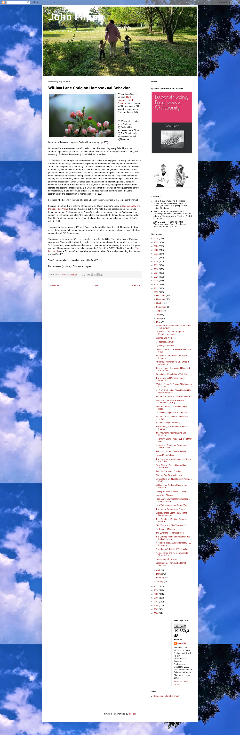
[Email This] (88, 274)
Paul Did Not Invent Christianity (170, 471)
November (161, 299)
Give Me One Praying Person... (169, 475)
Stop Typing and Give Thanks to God (172, 525)
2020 (156, 261)
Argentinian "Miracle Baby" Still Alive (172, 374)
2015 (156, 281)
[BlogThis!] (91, 274)
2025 (156, 242)
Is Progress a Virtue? (165, 342)
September (161, 307)
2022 (156, 254)
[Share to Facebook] (98, 274)
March (159, 574)
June (158, 318)
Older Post (135, 285)
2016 (156, 277)
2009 (156, 594)
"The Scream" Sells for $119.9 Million (172, 549)
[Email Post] (83, 274)
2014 (156, 284)
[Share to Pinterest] (101, 274)
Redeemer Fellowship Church (166, 696)
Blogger (131, 714)
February (160, 578)
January (160, 582)
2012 (156, 292)
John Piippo (76, 16)
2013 (156, 288)
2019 (156, 265)
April (158, 570)
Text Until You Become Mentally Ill (171, 451)
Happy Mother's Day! (165, 455)
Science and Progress (166, 338)
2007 (156, 602)
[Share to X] (94, 274)
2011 (156, 586)
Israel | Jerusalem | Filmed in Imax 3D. (173, 491)
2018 (156, 269)
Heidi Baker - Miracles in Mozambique (173, 396)
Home (95, 285)
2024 (156, 246)
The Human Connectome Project (170, 509)
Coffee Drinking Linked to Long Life (171, 413)
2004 (156, 613)
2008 (156, 598)
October (160, 303)
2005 (156, 609)
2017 (156, 273)
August (159, 311)
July (158, 315)
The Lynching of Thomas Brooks (170, 533)
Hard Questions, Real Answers (125, 100)
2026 (156, 238)
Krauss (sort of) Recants (166, 559)
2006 (156, 605)
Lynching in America (165, 346)
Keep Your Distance (165, 495)
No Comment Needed (165, 529)
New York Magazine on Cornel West (172, 505)
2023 (156, 250)
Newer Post (54, 285)
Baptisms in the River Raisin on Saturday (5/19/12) (170, 401)
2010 (156, 590)
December (161, 295)
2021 (156, 258)
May (158, 322)
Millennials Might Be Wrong (168, 423)
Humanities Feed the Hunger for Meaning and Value (170, 333)
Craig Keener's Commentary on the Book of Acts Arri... (171, 514)
